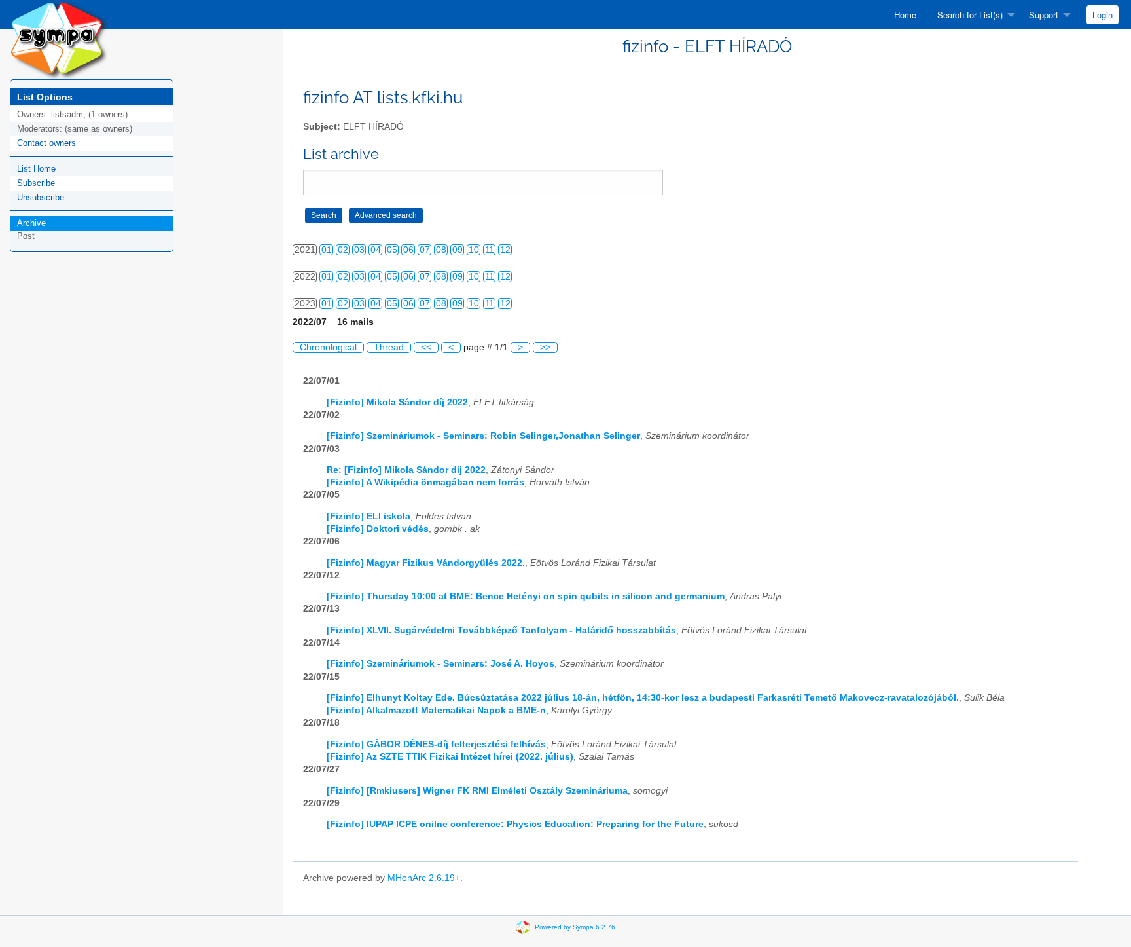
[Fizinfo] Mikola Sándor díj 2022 (397, 402)
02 (343, 250)
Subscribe (36, 183)
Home (905, 15)
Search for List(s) (970, 15)
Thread (389, 347)
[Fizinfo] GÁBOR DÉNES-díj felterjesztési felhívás (436, 744)
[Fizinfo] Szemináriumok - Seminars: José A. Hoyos (440, 664)
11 (489, 250)
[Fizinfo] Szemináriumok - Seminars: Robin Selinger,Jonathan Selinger (483, 436)
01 (326, 250)
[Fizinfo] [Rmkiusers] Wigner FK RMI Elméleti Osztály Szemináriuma (477, 791)
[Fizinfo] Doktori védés (378, 529)
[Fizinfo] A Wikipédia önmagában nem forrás (425, 482)
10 (474, 250)
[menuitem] (905, 14)
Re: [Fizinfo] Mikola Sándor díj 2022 (406, 470)
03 (359, 250)
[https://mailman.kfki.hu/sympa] (59, 39)
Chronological (328, 347)
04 (375, 250)
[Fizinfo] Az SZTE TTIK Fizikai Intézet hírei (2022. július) (450, 757)
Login (1102, 15)
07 (425, 250)
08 (441, 250)
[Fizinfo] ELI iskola (368, 516)
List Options (45, 97)
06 (408, 250)
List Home (36, 169)
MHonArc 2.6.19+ (423, 878)
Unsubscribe (40, 197)
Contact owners (46, 143)
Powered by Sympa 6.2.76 (575, 927)
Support (1043, 15)
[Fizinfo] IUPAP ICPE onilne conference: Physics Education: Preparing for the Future (515, 824)
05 (392, 250)
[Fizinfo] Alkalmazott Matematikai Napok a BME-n (436, 710)
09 (457, 250)
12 (505, 250)
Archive (31, 223)
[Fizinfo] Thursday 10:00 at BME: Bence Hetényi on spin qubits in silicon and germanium (526, 596)
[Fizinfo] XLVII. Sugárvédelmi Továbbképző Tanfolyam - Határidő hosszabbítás (501, 630)
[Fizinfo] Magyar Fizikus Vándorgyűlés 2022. (426, 563)
